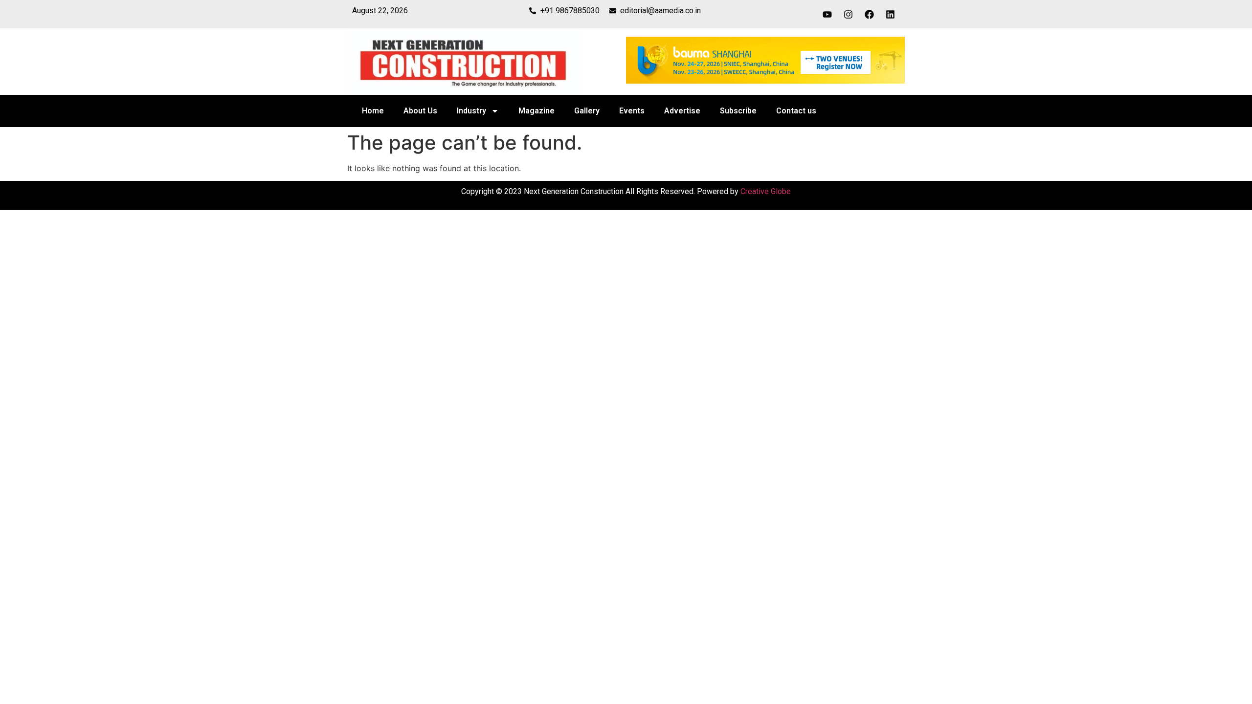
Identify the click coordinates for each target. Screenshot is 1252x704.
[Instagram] (848, 14)
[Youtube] (827, 14)
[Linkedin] (890, 14)
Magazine (536, 110)
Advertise (682, 110)
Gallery (587, 110)
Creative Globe (765, 191)
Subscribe (738, 110)
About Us (420, 110)
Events (632, 110)
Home (373, 110)
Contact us (796, 110)
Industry (471, 110)
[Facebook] (869, 14)
